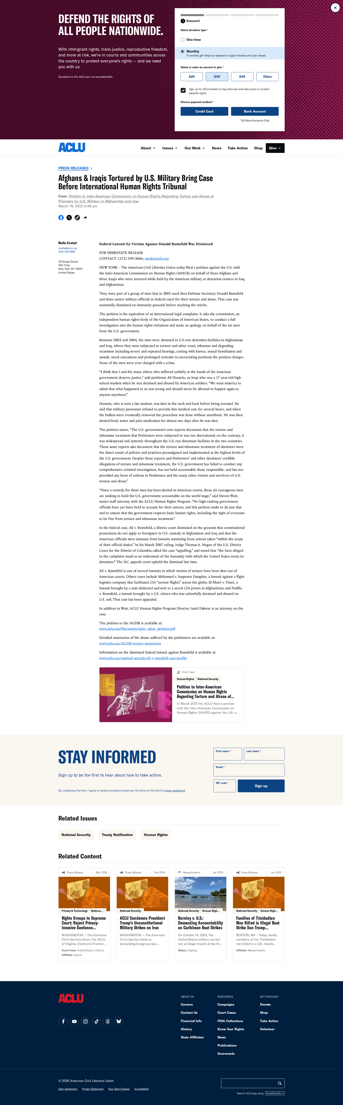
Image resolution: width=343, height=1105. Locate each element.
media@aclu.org (67, 248)
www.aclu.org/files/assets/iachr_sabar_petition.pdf (137, 628)
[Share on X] (69, 219)
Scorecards (226, 1053)
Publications (227, 1045)
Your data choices (119, 1088)
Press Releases (73, 168)
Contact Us (189, 1012)
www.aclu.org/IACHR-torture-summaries (130, 643)
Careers (187, 1004)
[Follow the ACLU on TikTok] (96, 1021)
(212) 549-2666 (66, 251)
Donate (265, 1004)
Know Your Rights (231, 1029)
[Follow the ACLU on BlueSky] (118, 1021)
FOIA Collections (230, 1021)
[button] (77, 218)
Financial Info (191, 1021)
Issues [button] (168, 148)
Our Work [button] (193, 148)
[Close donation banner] (335, 8)
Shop (258, 148)
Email (219, 767)
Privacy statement (93, 1088)
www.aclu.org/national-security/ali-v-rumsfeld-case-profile (143, 658)
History (186, 1029)
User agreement (67, 1088)
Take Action (238, 148)
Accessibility (141, 1088)
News (216, 148)
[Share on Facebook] (61, 219)
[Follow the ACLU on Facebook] (63, 1021)
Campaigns (226, 1004)
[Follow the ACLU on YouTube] (74, 1021)
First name (222, 751)
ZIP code (221, 783)
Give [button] (273, 148)
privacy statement (174, 790)
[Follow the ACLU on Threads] (107, 1021)
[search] (280, 1083)
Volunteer (267, 1029)
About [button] (146, 148)
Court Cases (227, 1012)
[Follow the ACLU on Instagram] (85, 1021)
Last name (252, 751)
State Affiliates (192, 1037)
